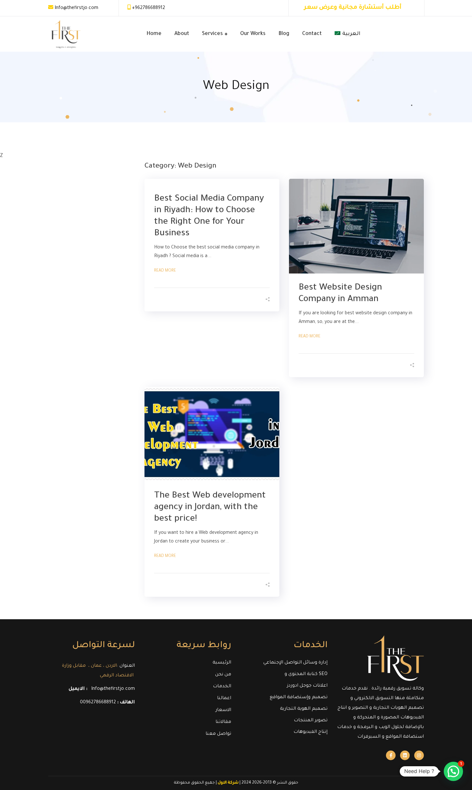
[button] (453, 771)
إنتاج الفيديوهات (310, 732)
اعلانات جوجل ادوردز (307, 686)
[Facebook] (391, 755)
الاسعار (223, 710)
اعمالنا (224, 698)
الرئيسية (222, 662)
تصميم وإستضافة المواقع (299, 697)
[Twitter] (405, 755)
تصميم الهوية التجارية (304, 709)
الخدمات (222, 686)
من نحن (223, 674)
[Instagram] (419, 755)
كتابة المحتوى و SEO (306, 674)
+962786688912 (148, 8)
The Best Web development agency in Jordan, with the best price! (210, 507)
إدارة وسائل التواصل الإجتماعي (295, 662)
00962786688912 (98, 702)
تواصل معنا (218, 734)
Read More (165, 271)
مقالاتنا (223, 722)
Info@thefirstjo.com (76, 8)
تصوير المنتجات (311, 720)
